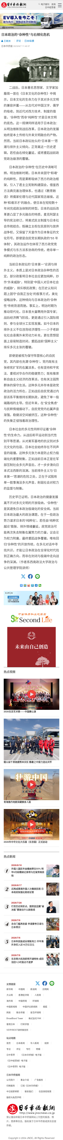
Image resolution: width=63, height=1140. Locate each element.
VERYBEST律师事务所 (17, 1029)
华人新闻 (34, 1042)
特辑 (38, 1048)
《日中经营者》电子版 (16, 1060)
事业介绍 (25, 1079)
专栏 (28, 1048)
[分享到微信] (40, 585)
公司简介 (10, 1079)
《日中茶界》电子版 (15, 1066)
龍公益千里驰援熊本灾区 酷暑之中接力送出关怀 (28, 761)
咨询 (53, 4)
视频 (46, 1042)
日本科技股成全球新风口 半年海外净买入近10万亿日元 (27, 943)
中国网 (21, 989)
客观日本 (10, 1024)
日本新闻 (20, 1042)
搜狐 (45, 1006)
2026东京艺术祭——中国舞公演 (20, 711)
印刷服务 (10, 1085)
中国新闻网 (11, 1006)
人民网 (38, 994)
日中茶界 (10, 1054)
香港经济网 (23, 994)
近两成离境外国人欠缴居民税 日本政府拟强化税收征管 (27, 890)
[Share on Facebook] (31, 577)
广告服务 (39, 1079)
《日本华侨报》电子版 (31, 1054)
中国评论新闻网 (30, 1006)
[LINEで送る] (38, 577)
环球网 (35, 1000)
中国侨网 (22, 1000)
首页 (8, 1042)
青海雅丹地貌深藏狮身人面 (17, 801)
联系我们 (29, 1091)
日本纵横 (29, 40)
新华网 (9, 989)
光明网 (45, 989)
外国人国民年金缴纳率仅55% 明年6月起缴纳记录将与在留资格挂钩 (27, 872)
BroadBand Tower (14, 1018)
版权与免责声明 (13, 1097)
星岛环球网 (35, 1012)
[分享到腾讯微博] (32, 585)
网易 (8, 1012)
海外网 (9, 1000)
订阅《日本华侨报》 (30, 1085)
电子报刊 (45, 4)
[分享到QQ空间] (25, 585)
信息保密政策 (45, 1091)
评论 (18, 40)
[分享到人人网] (36, 585)
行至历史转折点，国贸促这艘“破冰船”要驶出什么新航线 (27, 908)
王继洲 (6, 40)
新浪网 (33, 989)
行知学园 (25, 1024)
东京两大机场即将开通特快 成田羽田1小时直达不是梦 (27, 960)
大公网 (9, 994)
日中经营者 (50, 7)
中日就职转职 (12, 1091)
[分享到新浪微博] (28, 585)
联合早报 (20, 1012)
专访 (8, 1048)
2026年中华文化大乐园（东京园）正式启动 (25, 841)
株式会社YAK (35, 1018)
